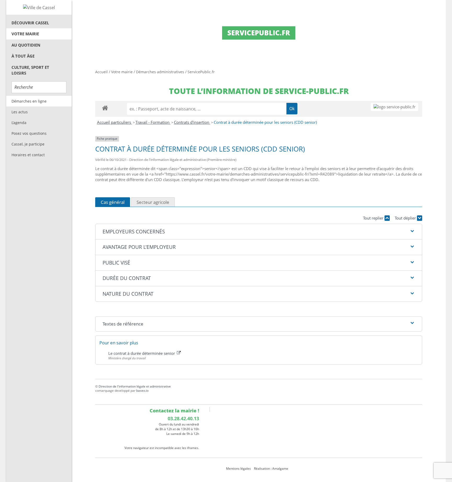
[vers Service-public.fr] (394, 107)
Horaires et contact (28, 154)
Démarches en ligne (29, 101)
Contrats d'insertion (192, 122)
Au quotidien (26, 45)
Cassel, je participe (28, 144)
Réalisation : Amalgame (271, 468)
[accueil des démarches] (105, 108)
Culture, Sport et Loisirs (30, 70)
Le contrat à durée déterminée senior (142, 353)
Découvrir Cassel (30, 22)
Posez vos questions (29, 133)
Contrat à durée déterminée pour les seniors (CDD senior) (265, 122)
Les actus (20, 111)
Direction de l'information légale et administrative (135, 386)
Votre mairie (25, 33)
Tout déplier (406, 218)
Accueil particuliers (114, 122)
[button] (259, 231)
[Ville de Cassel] (39, 7)
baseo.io (142, 390)
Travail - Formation (153, 122)
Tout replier (374, 218)
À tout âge (23, 56)
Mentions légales (238, 468)
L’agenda (19, 122)
